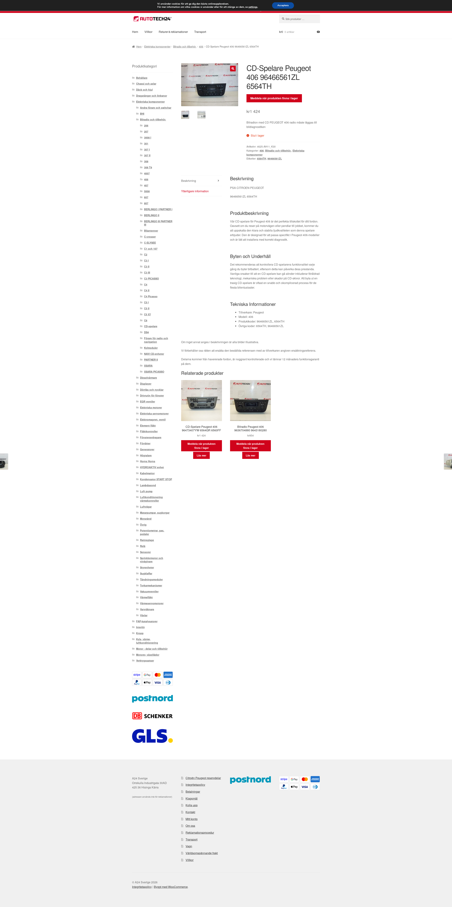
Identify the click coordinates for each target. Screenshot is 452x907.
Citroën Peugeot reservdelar (203, 778)
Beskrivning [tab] (188, 181)
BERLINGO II (151, 215)
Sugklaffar (146, 573)
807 (146, 203)
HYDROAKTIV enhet (152, 467)
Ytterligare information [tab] (195, 191)
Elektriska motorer (151, 407)
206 (146, 125)
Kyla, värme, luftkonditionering (147, 640)
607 (146, 197)
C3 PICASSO (151, 278)
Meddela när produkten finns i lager (274, 98)
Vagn (189, 846)
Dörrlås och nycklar (151, 389)
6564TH (261, 158)
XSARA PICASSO (154, 371)
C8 (145, 320)
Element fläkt (148, 425)
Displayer (145, 383)
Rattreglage (147, 540)
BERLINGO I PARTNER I (158, 209)
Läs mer (201, 455)
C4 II (146, 290)
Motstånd (145, 518)
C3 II (146, 266)
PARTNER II (151, 359)
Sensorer (145, 552)
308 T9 (148, 167)
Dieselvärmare (148, 377)
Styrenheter (147, 567)
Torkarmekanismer (151, 585)
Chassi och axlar (146, 83)
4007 (147, 173)
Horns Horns (147, 461)
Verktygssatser (145, 660)
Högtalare (146, 455)
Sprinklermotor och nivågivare (151, 559)
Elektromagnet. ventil (153, 419)
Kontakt (190, 812)
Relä (142, 546)
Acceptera (283, 5)
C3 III (147, 272)
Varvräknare (147, 609)
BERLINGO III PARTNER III (158, 223)
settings (252, 7)
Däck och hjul (144, 89)
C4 (145, 284)
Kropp (140, 633)
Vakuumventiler (149, 591)
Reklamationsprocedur (200, 832)
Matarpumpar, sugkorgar (155, 512)
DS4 (146, 332)
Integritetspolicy (195, 785)
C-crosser (150, 236)
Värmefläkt (146, 597)
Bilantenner (151, 230)
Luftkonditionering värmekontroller (151, 498)
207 (146, 131)
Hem (135, 32)
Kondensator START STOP (156, 479)
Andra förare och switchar (155, 107)
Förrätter (145, 443)
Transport (200, 32)
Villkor (148, 32)
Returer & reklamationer (173, 32)
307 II (147, 155)
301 (146, 143)
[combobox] (299, 19)
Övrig (143, 524)
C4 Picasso (150, 296)
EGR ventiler (147, 401)
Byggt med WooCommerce (171, 887)
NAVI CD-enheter (154, 354)
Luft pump (146, 491)
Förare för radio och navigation (156, 340)
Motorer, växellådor (147, 654)
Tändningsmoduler (151, 579)
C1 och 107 (150, 248)
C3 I (146, 260)
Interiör (140, 627)
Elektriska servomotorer (154, 413)
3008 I (147, 137)
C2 (145, 254)
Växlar (143, 615)
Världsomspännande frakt (202, 853)
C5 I (146, 302)
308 (146, 161)
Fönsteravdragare (150, 437)
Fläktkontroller (149, 431)
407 (146, 185)
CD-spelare (150, 326)
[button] (233, 68)
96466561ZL (274, 158)
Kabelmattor (147, 473)
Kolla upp (192, 805)
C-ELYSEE (150, 242)
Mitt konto (192, 819)
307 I (147, 149)
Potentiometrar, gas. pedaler (152, 532)
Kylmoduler (151, 348)
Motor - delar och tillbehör (152, 648)
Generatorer (147, 449)
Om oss (190, 826)
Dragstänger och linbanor (151, 95)
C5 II (146, 308)
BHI (142, 113)
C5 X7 (147, 314)
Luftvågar (146, 506)
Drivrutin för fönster (152, 395)
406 (201, 46)
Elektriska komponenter (157, 46)
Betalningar (193, 791)
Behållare (141, 78)
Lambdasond (148, 485)
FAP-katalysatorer (146, 621)
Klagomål (192, 798)
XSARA (148, 365)
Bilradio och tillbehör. (184, 46)
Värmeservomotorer (151, 603)
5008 (147, 191)
